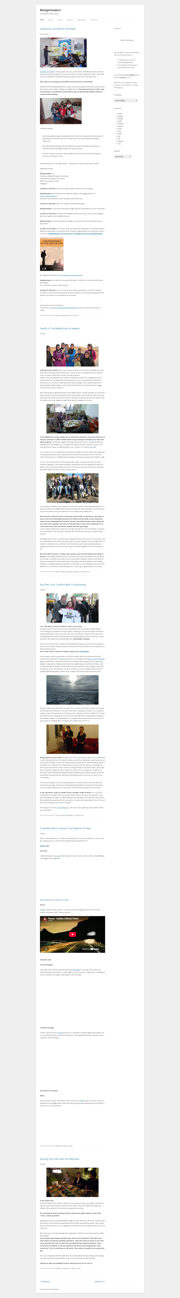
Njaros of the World (62, 315)
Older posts (45, 1281)
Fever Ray (57, 856)
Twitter (136, 85)
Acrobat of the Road (47, 72)
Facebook (120, 87)
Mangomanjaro (50, 10)
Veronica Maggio (74, 970)
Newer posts (100, 1281)
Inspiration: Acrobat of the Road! (57, 28)
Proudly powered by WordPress (49, 1289)
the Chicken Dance (130, 65)
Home (42, 20)
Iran (91, 447)
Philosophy (69, 571)
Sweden (76, 571)
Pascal (42, 910)
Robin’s (42, 846)
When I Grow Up (45, 900)
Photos (59, 20)
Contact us (94, 20)
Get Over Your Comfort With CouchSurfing (63, 584)
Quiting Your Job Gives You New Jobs (59, 1158)
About (50, 20)
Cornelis (60, 1033)
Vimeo (66, 900)
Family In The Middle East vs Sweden (60, 328)
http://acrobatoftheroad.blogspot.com (66, 308)
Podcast (70, 20)
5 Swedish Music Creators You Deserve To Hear (65, 828)
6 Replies (43, 590)
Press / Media (81, 20)
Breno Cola (64, 659)
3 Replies (43, 333)
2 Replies (43, 833)
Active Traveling (61, 571)
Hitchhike (122, 60)
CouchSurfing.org (62, 808)
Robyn (82, 1101)
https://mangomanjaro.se (48, 196)
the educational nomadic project (71, 275)
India (119, 144)
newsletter (128, 82)
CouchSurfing (84, 651)
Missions (58, 1268)
